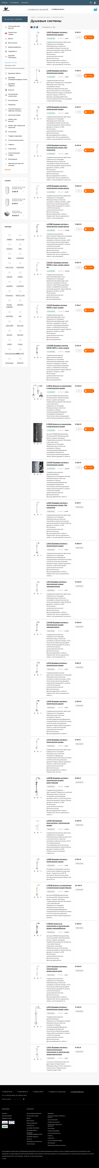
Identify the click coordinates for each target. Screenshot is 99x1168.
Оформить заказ (7, 1118)
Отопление (51, 1128)
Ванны (29, 1118)
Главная (4, 2)
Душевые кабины (32, 1130)
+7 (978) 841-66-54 (38, 1091)
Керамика (51, 1113)
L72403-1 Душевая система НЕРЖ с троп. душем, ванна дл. (58, 265)
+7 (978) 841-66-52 (57, 9)
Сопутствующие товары (55, 1140)
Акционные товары (32, 1116)
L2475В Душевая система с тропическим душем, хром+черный (57, 780)
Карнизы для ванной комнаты (57, 1145)
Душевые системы (11, 62)
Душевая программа (44, 17)
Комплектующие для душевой (14, 68)
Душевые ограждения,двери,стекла (34, 1133)
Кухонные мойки (53, 1119)
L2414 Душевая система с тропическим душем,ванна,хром (57, 969)
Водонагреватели (32, 1123)
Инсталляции (31, 1144)
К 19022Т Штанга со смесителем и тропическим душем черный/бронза (58, 926)
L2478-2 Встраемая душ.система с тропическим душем (58, 823)
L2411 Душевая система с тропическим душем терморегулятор (57, 584)
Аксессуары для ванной (34, 1113)
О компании (14, 2)
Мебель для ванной (54, 1122)
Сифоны (50, 1135)
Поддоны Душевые (53, 1131)
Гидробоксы (30, 1125)
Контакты (25, 2)
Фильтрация (51, 1143)
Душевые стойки (10, 65)
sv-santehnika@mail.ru (77, 1091)
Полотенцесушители (54, 1133)
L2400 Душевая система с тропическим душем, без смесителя (57, 505)
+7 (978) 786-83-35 (22, 1091)
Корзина (4, 1113)
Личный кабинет (7, 1116)
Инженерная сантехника (34, 1141)
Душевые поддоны (32, 1136)
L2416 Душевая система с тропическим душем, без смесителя (57, 147)
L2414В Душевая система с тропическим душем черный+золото (57, 625)
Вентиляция (30, 1120)
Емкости (29, 1139)
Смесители (51, 1138)
